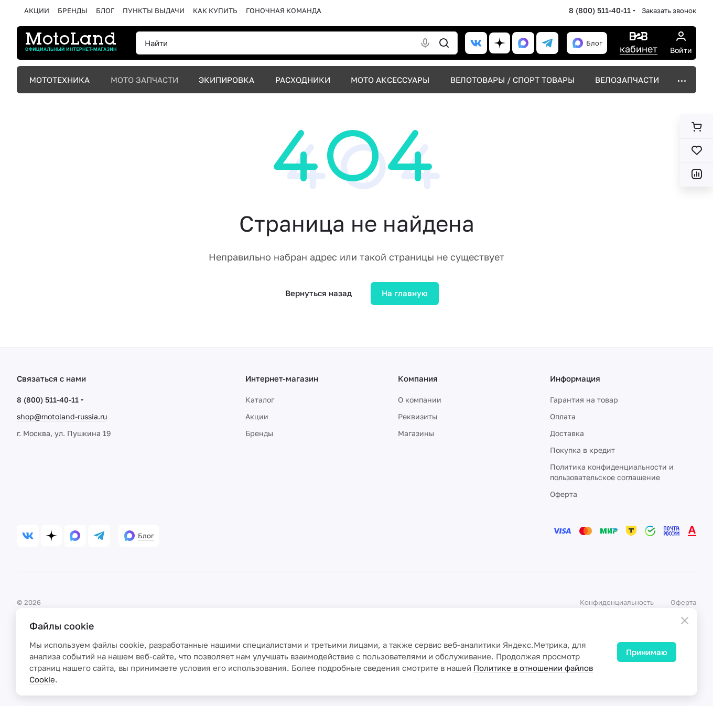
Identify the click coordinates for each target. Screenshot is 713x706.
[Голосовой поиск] (425, 43)
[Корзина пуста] (696, 127)
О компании (419, 399)
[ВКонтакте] (476, 43)
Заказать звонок (669, 10)
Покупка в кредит (582, 450)
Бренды (259, 433)
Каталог (259, 399)
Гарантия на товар (584, 399)
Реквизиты (417, 416)
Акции (256, 416)
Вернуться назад (318, 293)
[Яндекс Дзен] (499, 42)
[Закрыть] (684, 620)
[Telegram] (547, 43)
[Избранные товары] (696, 150)
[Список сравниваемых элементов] (696, 174)
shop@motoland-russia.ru (62, 416)
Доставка (567, 433)
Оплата (563, 416)
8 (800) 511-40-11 (600, 10)
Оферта (563, 494)
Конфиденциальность (617, 602)
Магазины (416, 433)
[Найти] (444, 43)
